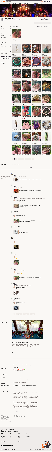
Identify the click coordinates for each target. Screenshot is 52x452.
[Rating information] (4, 19)
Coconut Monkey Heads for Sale (5, 417)
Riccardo (14, 298)
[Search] (42, 1)
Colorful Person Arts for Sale (4, 416)
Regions (50, 449)
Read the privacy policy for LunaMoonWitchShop (19, 382)
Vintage (31, 3)
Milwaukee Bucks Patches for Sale (5, 420)
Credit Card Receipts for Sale (4, 419)
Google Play (10, 445)
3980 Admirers (3, 63)
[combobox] (23, 1)
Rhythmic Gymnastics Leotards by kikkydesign (19, 416)
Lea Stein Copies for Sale (4, 418)
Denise (17, 200)
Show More (26, 424)
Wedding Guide (36, 3)
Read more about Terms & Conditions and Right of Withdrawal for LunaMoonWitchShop (24, 385)
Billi (13, 211)
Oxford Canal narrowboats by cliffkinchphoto (6, 421)
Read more (30, 167)
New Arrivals (14, 3)
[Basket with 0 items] (50, 1)
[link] (13, 159)
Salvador (14, 226)
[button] (42, 19)
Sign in (45, 1)
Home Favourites (20, 3)
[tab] (6, 26)
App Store (4, 445)
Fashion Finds (26, 3)
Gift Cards (41, 3)
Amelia (14, 237)
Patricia (14, 283)
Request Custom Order (6, 56)
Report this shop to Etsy (4, 66)
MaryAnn (14, 196)
